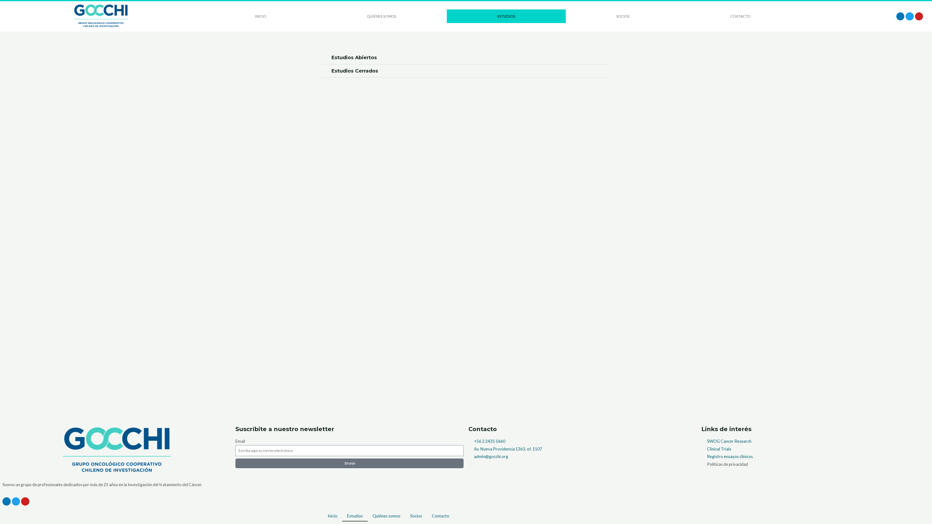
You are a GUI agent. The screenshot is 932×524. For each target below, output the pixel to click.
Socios (623, 16)
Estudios (506, 16)
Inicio (260, 16)
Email (240, 441)
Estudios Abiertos (354, 57)
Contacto (740, 16)
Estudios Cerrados (354, 71)
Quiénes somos (381, 16)
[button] (466, 57)
